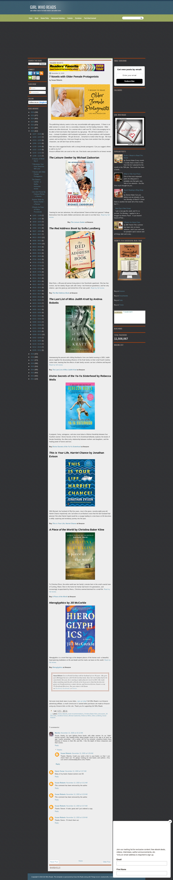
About (36, 18)
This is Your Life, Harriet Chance (64, 523)
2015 (32, 366)
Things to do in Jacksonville (100, 877)
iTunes (121, 305)
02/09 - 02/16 (37, 334)
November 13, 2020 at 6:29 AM (82, 753)
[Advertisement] (86, 40)
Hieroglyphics (57, 667)
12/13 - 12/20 (37, 140)
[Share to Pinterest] (66, 711)
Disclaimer (78, 18)
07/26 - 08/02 (37, 259)
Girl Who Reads (43, 7)
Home (30, 18)
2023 (32, 122)
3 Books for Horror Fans (132, 222)
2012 (32, 376)
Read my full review (97, 288)
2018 (32, 357)
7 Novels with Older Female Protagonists (38, 174)
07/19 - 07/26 (37, 262)
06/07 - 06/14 (37, 281)
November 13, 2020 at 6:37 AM (76, 806)
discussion (101, 714)
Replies (59, 750)
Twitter (74, 688)
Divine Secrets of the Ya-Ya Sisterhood (66, 446)
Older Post (106, 862)
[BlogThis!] (59, 711)
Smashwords (123, 296)
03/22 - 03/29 (37, 316)
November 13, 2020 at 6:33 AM (76, 794)
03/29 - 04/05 (37, 312)
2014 (32, 369)
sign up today (81, 701)
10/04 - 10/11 (37, 228)
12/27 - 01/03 (37, 134)
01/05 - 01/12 (37, 350)
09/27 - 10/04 (37, 231)
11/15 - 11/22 (37, 153)
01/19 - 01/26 (37, 344)
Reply (57, 745)
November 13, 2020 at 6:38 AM (76, 817)
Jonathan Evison (62, 715)
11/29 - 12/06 (37, 146)
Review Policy (45, 18)
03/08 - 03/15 (37, 322)
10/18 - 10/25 (37, 222)
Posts (33, 88)
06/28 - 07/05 (37, 272)
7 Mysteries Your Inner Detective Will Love (38, 166)
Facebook (58, 688)
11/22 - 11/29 (37, 149)
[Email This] (57, 711)
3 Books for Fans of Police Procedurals (38, 209)
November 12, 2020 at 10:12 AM (72, 733)
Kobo (121, 300)
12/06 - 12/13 (37, 143)
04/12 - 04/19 (37, 306)
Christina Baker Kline (91, 714)
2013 (32, 373)
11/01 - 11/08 (37, 215)
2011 (32, 379)
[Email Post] (54, 711)
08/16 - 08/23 (37, 250)
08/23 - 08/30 (37, 247)
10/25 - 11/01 (37, 219)
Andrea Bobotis (63, 714)
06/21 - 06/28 (37, 275)
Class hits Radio (78, 877)
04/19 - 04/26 (37, 303)
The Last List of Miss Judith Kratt (64, 370)
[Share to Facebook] (64, 711)
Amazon (122, 291)
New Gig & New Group (123, 208)
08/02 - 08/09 (37, 256)
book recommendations (75, 714)
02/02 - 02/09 (37, 338)
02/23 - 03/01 (37, 328)
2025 (32, 115)
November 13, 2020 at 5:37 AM (75, 771)
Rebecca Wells (86, 715)
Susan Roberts (66, 753)
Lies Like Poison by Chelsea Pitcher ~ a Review (38, 194)
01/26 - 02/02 (37, 341)
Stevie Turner (59, 771)
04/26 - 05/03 (37, 300)
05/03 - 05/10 (37, 297)
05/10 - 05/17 (37, 294)
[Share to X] (62, 711)
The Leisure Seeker (78, 222)
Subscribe (129, 81)
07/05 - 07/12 (37, 269)
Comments (35, 92)
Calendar (70, 18)
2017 (32, 360)
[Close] (170, 821)
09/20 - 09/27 (37, 234)
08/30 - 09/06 (37, 244)
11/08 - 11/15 (37, 156)
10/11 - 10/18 (37, 225)
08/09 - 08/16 (37, 253)
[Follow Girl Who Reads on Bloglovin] (38, 103)
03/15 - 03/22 (37, 319)
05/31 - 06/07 (37, 284)
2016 (32, 363)
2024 (32, 118)
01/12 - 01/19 (37, 347)
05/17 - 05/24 (37, 291)
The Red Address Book (60, 293)
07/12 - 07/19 (37, 266)
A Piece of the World (59, 596)
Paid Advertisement (90, 18)
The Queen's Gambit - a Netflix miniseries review (36, 184)
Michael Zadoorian (75, 715)
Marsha (57, 733)
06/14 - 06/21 (37, 278)
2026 (32, 112)
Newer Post (54, 862)
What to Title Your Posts (132, 174)
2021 (32, 128)
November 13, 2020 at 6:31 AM (76, 783)
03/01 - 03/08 (37, 325)
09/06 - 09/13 (37, 241)
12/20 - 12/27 (37, 137)
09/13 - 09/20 (37, 237)
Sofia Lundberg (97, 715)
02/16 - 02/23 (37, 331)
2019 (32, 354)
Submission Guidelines (58, 18)
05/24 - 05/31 (37, 287)
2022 (32, 125)
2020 (32, 131)
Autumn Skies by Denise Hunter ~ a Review (38, 202)
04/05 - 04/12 (37, 309)
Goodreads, (66, 688)
